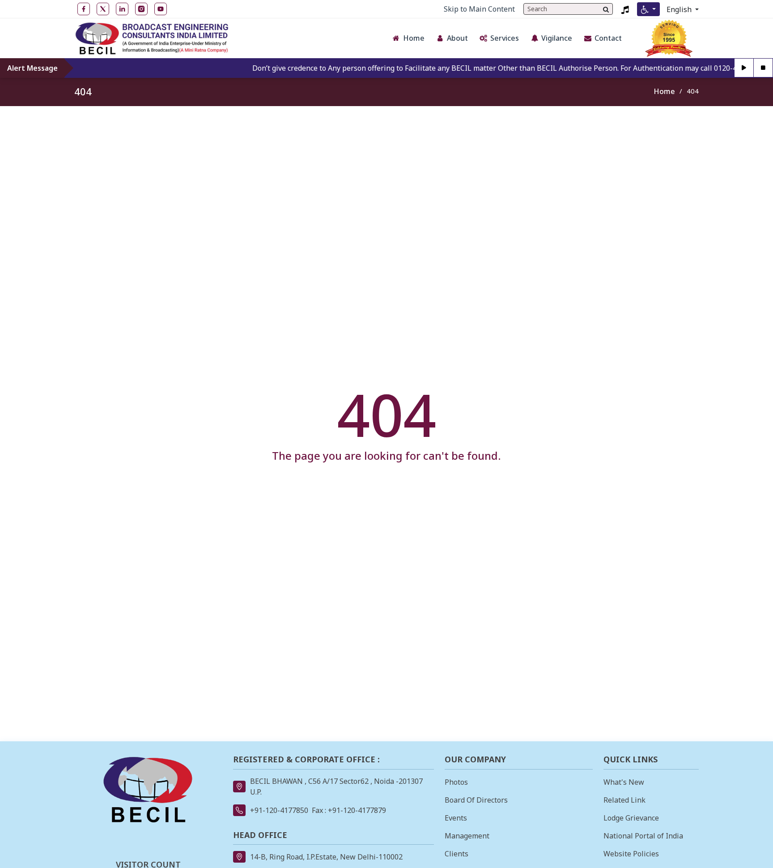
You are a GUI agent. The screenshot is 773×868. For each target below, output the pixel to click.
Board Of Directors (476, 800)
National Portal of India (643, 836)
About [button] (457, 38)
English (680, 9)
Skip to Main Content (479, 9)
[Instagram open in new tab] (141, 9)
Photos (456, 782)
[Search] (606, 9)
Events (456, 818)
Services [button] (504, 38)
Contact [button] (608, 38)
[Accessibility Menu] (648, 9)
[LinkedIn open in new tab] (122, 9)
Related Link (624, 800)
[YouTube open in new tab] (160, 9)
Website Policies (631, 854)
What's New (623, 782)
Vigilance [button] (556, 38)
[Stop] (763, 68)
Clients (456, 854)
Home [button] (414, 38)
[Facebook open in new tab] (83, 9)
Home (664, 91)
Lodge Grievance (631, 818)
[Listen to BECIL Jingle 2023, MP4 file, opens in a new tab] (625, 9)
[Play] (744, 68)
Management (467, 836)
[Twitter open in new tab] (103, 9)
